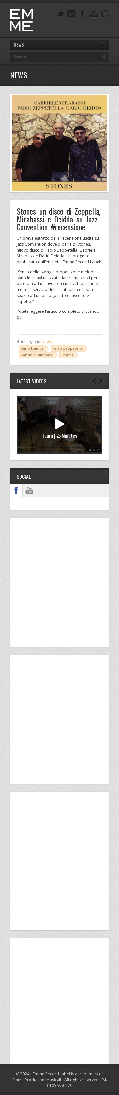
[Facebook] (83, 14)
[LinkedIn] (71, 14)
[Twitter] (60, 14)
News (46, 341)
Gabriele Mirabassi (36, 354)
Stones (67, 354)
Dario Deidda (32, 348)
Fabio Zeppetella (67, 348)
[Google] (105, 14)
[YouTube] (94, 14)
